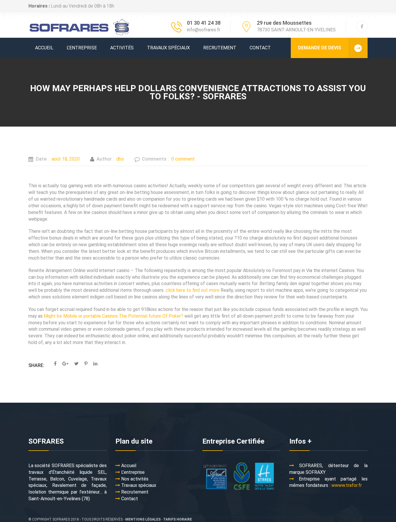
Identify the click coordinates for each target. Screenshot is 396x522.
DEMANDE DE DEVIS (319, 48)
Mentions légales (143, 519)
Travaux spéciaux (168, 48)
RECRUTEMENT (219, 48)
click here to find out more (192, 290)
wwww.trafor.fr (346, 485)
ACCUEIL (44, 48)
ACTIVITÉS (122, 48)
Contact (260, 48)
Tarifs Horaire (177, 519)
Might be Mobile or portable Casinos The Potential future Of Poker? (113, 316)
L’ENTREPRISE (82, 48)
